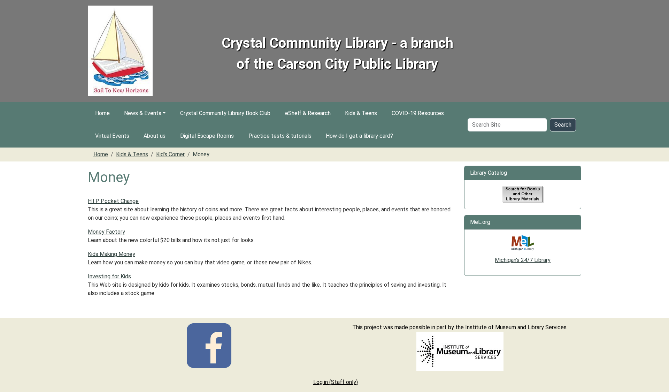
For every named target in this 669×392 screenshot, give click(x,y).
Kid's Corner (170, 154)
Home (102, 113)
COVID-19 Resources (418, 113)
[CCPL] (209, 345)
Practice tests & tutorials (280, 136)
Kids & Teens (361, 113)
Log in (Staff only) (335, 382)
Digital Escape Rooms (207, 136)
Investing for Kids (109, 276)
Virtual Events (112, 136)
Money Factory (106, 231)
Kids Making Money (111, 254)
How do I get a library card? (359, 136)
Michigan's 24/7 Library (523, 260)
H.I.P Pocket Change (113, 201)
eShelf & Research (308, 113)
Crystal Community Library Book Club (225, 113)
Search (562, 124)
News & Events (142, 113)
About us (155, 136)
